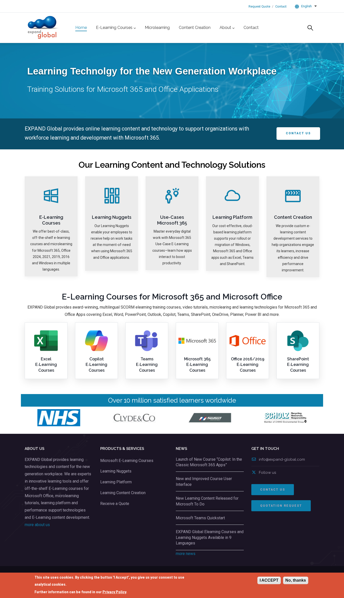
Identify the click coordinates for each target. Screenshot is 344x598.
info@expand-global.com (282, 459)
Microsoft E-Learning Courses (126, 460)
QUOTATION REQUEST (281, 505)
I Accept (269, 580)
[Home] (43, 28)
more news (185, 553)
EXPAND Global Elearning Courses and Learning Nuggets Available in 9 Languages (210, 537)
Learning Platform (116, 482)
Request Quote (259, 6)
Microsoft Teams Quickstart (200, 518)
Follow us (267, 472)
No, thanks (295, 580)
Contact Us (298, 133)
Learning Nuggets (115, 471)
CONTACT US (272, 489)
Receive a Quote (114, 503)
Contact (281, 6)
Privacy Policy (114, 592)
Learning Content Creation (123, 492)
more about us (37, 524)
